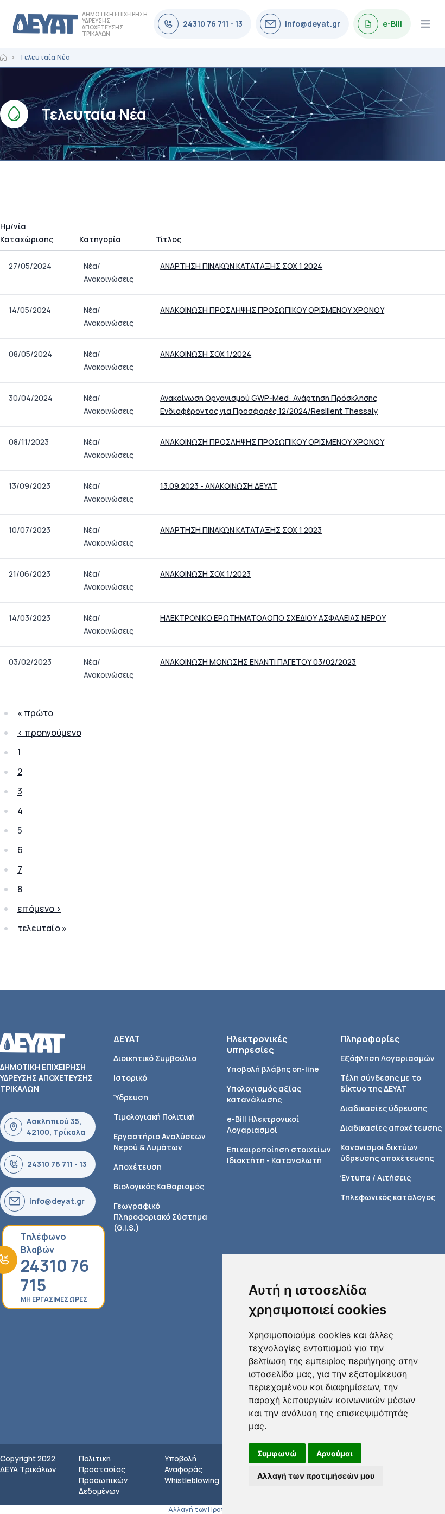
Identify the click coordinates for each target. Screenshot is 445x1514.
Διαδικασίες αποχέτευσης (391, 1127)
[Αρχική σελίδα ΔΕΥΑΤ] (45, 24)
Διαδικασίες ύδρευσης (383, 1108)
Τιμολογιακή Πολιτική (154, 1117)
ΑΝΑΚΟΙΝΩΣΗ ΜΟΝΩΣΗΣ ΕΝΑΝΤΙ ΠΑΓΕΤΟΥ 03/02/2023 (258, 662)
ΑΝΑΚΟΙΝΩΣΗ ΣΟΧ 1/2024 (205, 354)
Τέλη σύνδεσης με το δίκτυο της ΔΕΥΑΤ (380, 1083)
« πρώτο (35, 713)
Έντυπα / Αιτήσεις (375, 1177)
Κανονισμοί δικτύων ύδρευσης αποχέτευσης (387, 1152)
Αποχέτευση (137, 1167)
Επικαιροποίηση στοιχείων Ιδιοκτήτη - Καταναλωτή (279, 1154)
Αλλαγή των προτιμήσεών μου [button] (315, 1475)
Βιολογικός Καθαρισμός (158, 1186)
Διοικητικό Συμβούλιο (154, 1058)
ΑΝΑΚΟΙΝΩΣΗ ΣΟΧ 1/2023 (205, 574)
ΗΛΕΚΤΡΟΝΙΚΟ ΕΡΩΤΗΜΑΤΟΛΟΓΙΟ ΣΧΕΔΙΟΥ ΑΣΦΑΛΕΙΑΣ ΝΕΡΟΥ (273, 618)
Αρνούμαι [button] (334, 1453)
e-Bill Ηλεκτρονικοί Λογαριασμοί (263, 1124)
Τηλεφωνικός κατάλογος (387, 1197)
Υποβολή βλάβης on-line (273, 1069)
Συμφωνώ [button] (277, 1453)
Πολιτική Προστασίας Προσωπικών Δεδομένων (103, 1474)
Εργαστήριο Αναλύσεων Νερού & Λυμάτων (159, 1141)
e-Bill (392, 23)
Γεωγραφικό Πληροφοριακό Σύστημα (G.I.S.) (160, 1217)
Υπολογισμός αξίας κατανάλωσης (264, 1094)
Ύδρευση (130, 1097)
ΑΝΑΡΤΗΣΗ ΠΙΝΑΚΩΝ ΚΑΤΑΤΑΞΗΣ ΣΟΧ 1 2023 (241, 530)
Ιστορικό (130, 1078)
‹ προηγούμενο (49, 733)
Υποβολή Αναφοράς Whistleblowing (191, 1469)
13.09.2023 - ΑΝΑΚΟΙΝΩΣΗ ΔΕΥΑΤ (218, 486)
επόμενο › (39, 908)
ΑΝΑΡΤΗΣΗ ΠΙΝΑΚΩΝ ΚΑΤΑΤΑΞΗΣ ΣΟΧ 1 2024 (241, 266)
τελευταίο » (42, 928)
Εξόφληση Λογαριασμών (387, 1058)
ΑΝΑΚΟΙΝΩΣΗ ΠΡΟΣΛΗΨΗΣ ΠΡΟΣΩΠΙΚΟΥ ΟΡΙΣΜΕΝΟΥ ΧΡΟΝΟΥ (272, 310)
